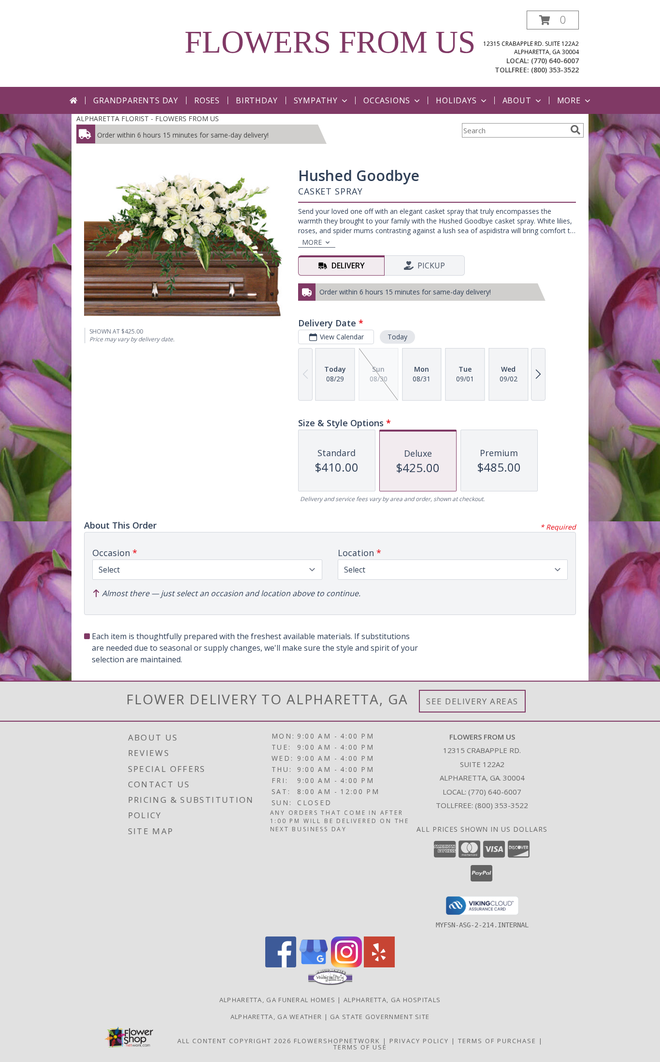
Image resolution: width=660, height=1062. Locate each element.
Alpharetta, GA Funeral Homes (277, 999)
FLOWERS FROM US (330, 42)
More (569, 100)
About (516, 100)
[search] (575, 130)
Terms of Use (360, 1047)
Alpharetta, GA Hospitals (392, 999)
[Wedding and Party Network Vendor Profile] (330, 982)
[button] (553, 20)
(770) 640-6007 (555, 60)
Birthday (256, 100)
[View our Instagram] (346, 964)
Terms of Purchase (497, 1040)
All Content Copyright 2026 (234, 1040)
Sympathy (316, 100)
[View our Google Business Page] (313, 964)
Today (397, 336)
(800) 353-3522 (555, 69)
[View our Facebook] (280, 964)
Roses (207, 100)
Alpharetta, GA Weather (276, 1016)
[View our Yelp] (379, 964)
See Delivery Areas (472, 701)
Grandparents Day (135, 100)
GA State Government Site (380, 1016)
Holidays (456, 100)
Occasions (386, 100)
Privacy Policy (419, 1040)
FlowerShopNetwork (337, 1040)
